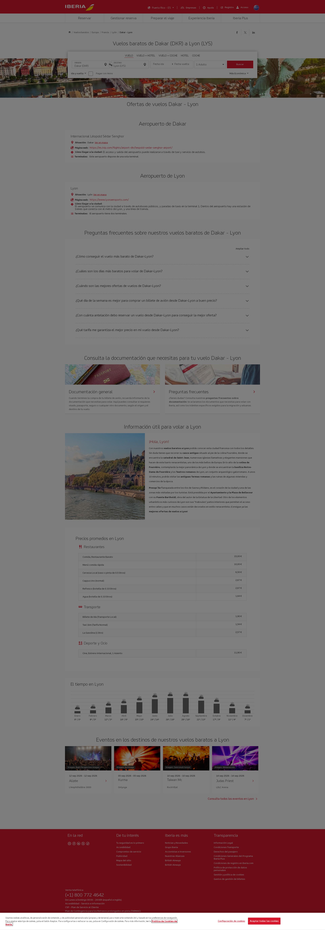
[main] (162, 921)
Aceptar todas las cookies (264, 921)
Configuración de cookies (231, 921)
